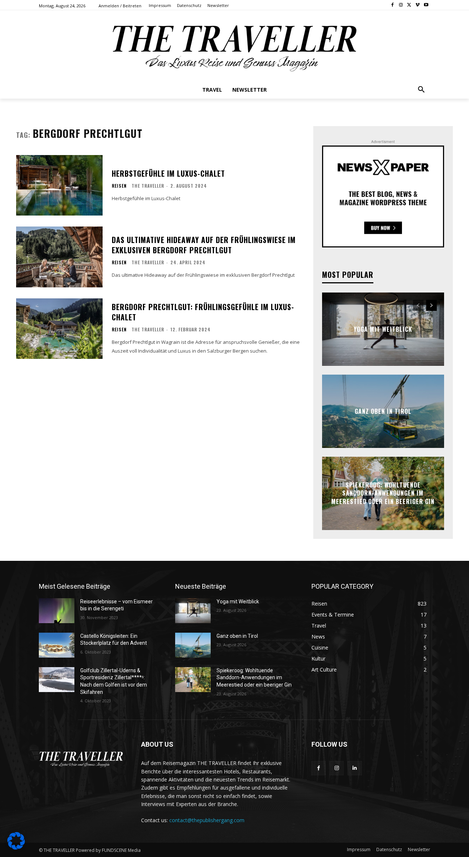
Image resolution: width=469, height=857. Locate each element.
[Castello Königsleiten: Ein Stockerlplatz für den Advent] (56, 645)
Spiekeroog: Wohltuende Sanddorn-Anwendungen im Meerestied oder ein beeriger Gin (383, 493)
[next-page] (431, 305)
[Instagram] (401, 5)
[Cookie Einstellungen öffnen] (16, 848)
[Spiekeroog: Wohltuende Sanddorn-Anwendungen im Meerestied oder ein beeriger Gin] (193, 679)
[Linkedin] (354, 768)
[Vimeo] (417, 5)
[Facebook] (392, 5)
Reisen (119, 186)
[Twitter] (409, 5)
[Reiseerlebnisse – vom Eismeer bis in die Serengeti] (56, 610)
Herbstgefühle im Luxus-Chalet (168, 173)
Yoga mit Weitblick (383, 329)
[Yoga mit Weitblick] (193, 610)
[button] (421, 90)
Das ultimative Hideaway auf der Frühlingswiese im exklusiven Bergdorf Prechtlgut (204, 244)
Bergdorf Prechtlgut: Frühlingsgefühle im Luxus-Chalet (203, 312)
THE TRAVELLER (148, 186)
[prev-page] (418, 305)
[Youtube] (426, 5)
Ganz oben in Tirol (383, 411)
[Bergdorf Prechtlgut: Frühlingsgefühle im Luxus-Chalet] (59, 328)
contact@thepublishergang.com (206, 820)
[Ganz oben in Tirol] (193, 645)
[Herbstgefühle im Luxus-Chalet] (59, 185)
